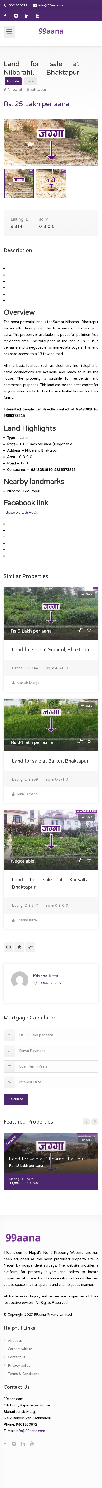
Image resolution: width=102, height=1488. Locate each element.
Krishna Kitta (26, 920)
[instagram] (16, 15)
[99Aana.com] (51, 31)
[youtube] (37, 15)
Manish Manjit (27, 683)
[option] (51, 142)
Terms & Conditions (23, 1374)
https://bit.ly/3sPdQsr (21, 512)
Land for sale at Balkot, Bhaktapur (50, 761)
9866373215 (50, 983)
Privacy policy (19, 1365)
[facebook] (5, 15)
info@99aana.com (51, 5)
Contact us (16, 1357)
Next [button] (85, 149)
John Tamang (26, 794)
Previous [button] (17, 149)
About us (15, 1340)
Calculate (15, 1099)
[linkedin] (26, 15)
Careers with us (20, 1349)
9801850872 (17, 5)
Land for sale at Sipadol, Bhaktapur (51, 650)
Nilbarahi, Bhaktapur (26, 89)
